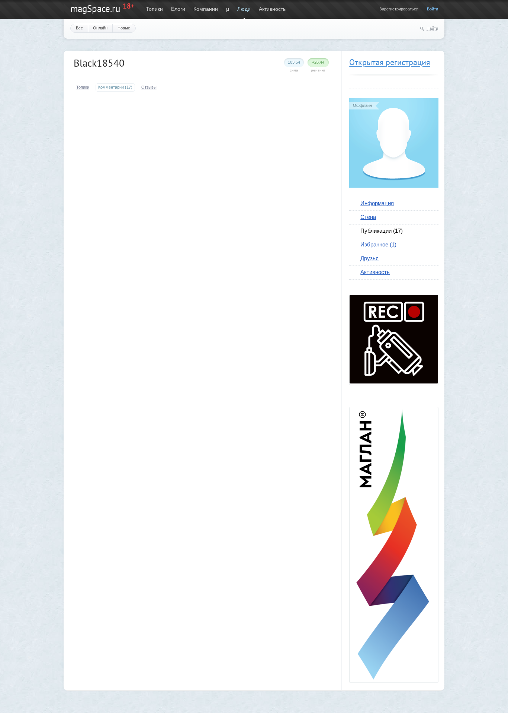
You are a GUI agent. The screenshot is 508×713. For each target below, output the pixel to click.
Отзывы (149, 87)
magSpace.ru (95, 9)
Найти (432, 28)
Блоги (178, 9)
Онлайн (100, 28)
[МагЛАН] (394, 382)
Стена (368, 217)
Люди (244, 9)
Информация (377, 203)
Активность (272, 9)
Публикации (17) (381, 230)
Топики (154, 9)
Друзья (369, 258)
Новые (124, 28)
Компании (205, 9)
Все (79, 28)
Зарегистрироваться (398, 9)
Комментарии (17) (115, 87)
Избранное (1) (378, 244)
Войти (432, 9)
